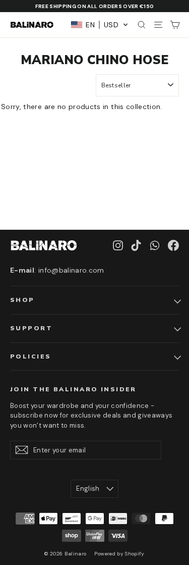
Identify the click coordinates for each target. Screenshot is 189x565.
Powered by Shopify (119, 553)
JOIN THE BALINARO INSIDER (73, 389)
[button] (100, 25)
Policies (30, 356)
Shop (22, 300)
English (87, 488)
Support (31, 328)
